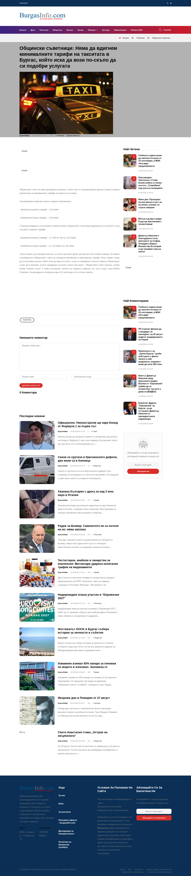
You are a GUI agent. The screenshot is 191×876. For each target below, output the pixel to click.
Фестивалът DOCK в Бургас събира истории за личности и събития (83, 631)
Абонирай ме (143, 471)
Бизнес (70, 30)
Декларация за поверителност (133, 872)
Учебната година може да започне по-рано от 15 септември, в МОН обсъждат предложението (150, 160)
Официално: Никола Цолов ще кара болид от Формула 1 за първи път (88, 424)
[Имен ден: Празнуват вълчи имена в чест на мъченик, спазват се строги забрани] (129, 204)
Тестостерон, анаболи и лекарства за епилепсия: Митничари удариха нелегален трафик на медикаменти (88, 564)
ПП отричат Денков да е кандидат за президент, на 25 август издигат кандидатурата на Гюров (150, 334)
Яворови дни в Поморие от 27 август (84, 698)
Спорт (95, 431)
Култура (106, 30)
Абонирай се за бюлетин (154, 818)
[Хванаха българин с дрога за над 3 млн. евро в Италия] (37, 504)
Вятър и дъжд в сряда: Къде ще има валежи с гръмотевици (150, 221)
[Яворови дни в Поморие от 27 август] (37, 710)
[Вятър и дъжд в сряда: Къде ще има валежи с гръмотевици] (129, 224)
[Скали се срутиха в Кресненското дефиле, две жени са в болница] (37, 470)
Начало (22, 30)
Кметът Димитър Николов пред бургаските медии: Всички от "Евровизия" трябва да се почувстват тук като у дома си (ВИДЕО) (150, 384)
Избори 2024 (136, 30)
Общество (57, 30)
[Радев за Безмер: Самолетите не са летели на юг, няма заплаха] (37, 538)
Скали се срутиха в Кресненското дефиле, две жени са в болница (87, 459)
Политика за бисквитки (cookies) (64, 844)
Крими (81, 30)
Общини (92, 30)
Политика (43, 30)
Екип (61, 804)
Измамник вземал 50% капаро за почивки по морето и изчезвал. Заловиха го (87, 665)
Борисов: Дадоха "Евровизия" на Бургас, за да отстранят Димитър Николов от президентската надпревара (148, 411)
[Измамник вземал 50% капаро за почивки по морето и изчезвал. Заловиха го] (37, 676)
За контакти (64, 812)
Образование (120, 30)
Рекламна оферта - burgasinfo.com (159, 869)
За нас (61, 795)
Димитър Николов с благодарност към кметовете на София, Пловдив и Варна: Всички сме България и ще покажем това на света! (149, 244)
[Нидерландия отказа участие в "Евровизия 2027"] (37, 607)
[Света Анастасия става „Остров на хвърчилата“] (37, 732)
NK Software (71, 869)
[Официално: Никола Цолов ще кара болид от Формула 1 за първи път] (37, 435)
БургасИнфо (24, 136)
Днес (33, 30)
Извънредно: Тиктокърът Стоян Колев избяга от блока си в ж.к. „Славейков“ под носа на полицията (150, 182)
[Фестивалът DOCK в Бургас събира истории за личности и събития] (37, 642)
